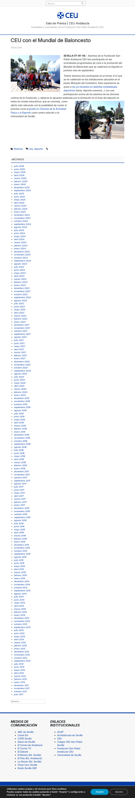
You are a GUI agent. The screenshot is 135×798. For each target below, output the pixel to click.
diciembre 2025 (22, 187)
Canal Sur (23, 735)
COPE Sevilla (25, 738)
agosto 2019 (20, 410)
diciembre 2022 (22, 288)
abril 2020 (19, 386)
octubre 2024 (21, 221)
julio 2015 (19, 560)
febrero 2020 (20, 392)
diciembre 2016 (21, 508)
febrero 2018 (20, 465)
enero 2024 (20, 248)
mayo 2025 (20, 199)
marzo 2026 (20, 178)
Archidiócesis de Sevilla (70, 735)
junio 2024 (19, 233)
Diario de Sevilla (26, 741)
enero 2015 (19, 578)
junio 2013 (19, 633)
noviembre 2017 (22, 474)
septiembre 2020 (22, 370)
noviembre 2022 (22, 291)
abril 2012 (19, 673)
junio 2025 (19, 196)
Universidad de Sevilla (69, 755)
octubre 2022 (21, 294)
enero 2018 (19, 468)
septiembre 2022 (22, 297)
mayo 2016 (19, 529)
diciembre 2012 (21, 651)
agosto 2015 (20, 557)
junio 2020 (19, 379)
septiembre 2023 (22, 260)
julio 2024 (19, 230)
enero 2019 (19, 431)
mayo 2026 (20, 172)
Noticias (18, 148)
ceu (31, 148)
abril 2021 (19, 349)
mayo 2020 (20, 383)
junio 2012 (19, 667)
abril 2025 (19, 202)
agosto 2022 (20, 300)
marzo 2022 (20, 315)
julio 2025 (19, 193)
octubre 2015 (20, 551)
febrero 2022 (20, 318)
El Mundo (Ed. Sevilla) (29, 755)
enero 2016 (19, 541)
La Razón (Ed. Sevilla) (29, 761)
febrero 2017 (20, 502)
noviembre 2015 (22, 547)
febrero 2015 (20, 575)
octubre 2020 (21, 367)
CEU (59, 738)
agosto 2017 (20, 483)
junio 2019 (19, 416)
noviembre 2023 (22, 254)
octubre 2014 (20, 587)
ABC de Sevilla (26, 732)
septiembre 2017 (22, 480)
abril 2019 (19, 422)
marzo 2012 (20, 676)
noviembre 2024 (22, 218)
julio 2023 (19, 267)
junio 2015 (19, 563)
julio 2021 (19, 340)
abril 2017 (19, 496)
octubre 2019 (20, 404)
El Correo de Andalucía (30, 745)
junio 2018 (19, 453)
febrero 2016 (20, 538)
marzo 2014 (20, 609)
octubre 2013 (20, 624)
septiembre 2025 (22, 190)
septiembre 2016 (22, 517)
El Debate (23, 751)
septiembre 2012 (22, 660)
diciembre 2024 (22, 215)
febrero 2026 (20, 181)
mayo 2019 (19, 419)
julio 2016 (19, 523)
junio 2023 (19, 270)
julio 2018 (19, 450)
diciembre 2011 (21, 685)
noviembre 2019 (22, 401)
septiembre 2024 (22, 224)
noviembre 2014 (22, 584)
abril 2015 (19, 569)
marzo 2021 (20, 352)
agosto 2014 (20, 593)
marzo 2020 (20, 389)
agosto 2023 (20, 263)
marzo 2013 (20, 642)
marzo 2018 (20, 462)
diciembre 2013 (21, 618)
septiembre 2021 (22, 334)
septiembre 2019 (22, 407)
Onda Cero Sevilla (27, 764)
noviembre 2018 (22, 438)
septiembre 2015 (22, 554)
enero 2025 (20, 211)
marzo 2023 (20, 279)
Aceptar (99, 791)
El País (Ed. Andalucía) (30, 758)
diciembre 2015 (21, 544)
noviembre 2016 (22, 511)
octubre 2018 (20, 441)
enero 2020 (20, 395)
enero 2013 (19, 648)
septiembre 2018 (22, 444)
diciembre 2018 (21, 434)
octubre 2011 (20, 691)
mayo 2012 (19, 670)
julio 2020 (19, 376)
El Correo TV (24, 748)
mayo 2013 (19, 636)
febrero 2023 (20, 282)
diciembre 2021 (21, 324)
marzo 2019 (20, 425)
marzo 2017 (20, 499)
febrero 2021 (20, 355)
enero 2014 (19, 615)
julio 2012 (19, 664)
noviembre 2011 (21, 688)
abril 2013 (19, 639)
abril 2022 (19, 312)
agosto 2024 (20, 227)
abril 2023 (19, 276)
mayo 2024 (20, 236)
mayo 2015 (19, 566)
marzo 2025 (20, 205)
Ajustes (119, 791)
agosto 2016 (20, 520)
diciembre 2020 (22, 361)
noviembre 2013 (22, 621)
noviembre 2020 (22, 364)
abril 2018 (19, 459)
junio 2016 (19, 526)
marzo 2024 (20, 242)
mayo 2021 (19, 346)
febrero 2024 (20, 245)
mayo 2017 (19, 492)
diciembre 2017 (21, 471)
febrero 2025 (20, 208)
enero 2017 (19, 505)
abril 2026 (19, 175)
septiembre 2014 (22, 590)
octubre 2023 (21, 257)
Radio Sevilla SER (27, 768)
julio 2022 (19, 303)
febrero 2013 (20, 645)
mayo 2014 (19, 602)
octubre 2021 (20, 331)
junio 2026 (19, 169)
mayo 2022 (20, 309)
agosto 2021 (20, 337)
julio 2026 (19, 166)
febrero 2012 (20, 679)
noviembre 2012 (22, 654)
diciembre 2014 (21, 581)
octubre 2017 (20, 477)
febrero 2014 (20, 612)
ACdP (60, 732)
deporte (38, 148)
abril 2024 (19, 239)
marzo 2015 (20, 572)
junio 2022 (19, 306)
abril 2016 (19, 532)
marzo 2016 (20, 535)
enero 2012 (19, 682)
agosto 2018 (20, 447)
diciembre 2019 (21, 398)
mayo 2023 (20, 273)
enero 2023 (20, 285)
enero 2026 (20, 184)
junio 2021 (19, 343)
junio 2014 (19, 599)
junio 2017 (19, 490)
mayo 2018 (19, 456)
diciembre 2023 (22, 251)
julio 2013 (19, 630)
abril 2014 (19, 606)
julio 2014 (19, 596)
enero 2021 (19, 358)
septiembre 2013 (22, 627)
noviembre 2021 (22, 328)
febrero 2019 (20, 428)
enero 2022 (20, 322)
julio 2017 (18, 486)
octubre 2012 (20, 657)
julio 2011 (18, 694)
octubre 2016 (20, 514)
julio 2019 (19, 413)
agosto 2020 (20, 373)
